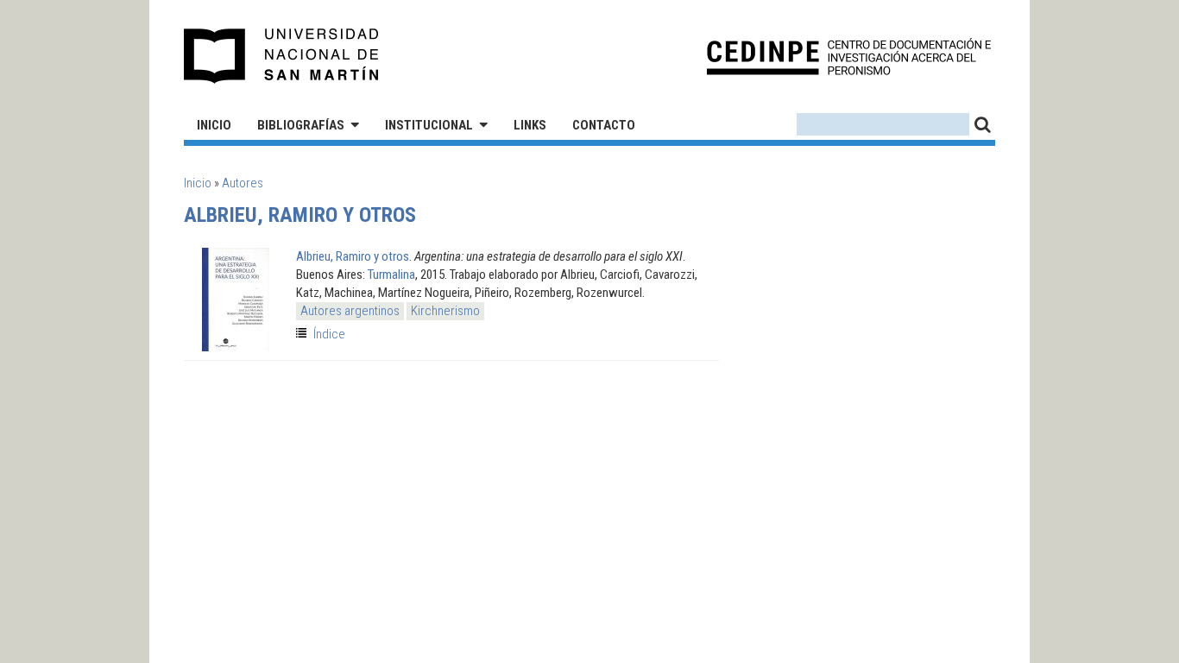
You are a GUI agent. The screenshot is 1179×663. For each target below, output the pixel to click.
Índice (329, 334)
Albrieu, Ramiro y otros (352, 256)
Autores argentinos (350, 311)
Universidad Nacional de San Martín (282, 56)
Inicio (214, 125)
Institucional (429, 125)
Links (530, 125)
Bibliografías (300, 125)
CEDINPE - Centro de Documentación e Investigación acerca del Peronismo (849, 56)
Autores (242, 183)
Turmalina (391, 274)
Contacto (603, 125)
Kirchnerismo (445, 311)
